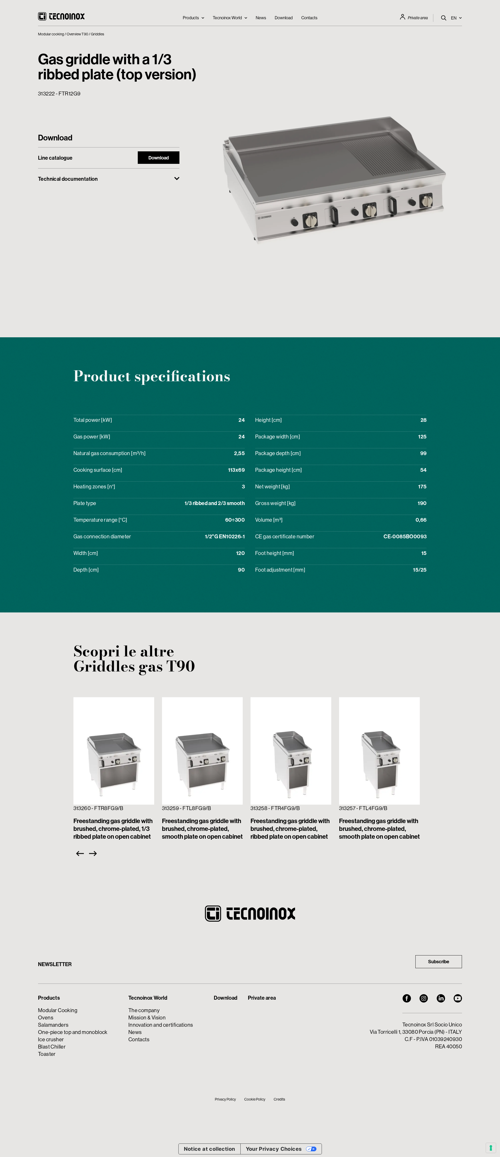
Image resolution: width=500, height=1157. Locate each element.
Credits (279, 1099)
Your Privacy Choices (274, 1149)
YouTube (458, 998)
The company (144, 1010)
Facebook (407, 998)
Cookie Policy (254, 1099)
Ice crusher (51, 1039)
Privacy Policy (225, 1099)
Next (94, 853)
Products (191, 17)
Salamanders (53, 1025)
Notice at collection (209, 1149)
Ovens (45, 1017)
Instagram (424, 998)
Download (284, 17)
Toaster (47, 1054)
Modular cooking (51, 34)
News (261, 17)
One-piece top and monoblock (73, 1032)
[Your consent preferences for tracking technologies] (491, 1148)
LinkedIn (441, 998)
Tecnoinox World (227, 17)
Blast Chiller (52, 1046)
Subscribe (438, 962)
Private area (418, 17)
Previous (78, 853)
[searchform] (443, 18)
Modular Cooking (57, 1010)
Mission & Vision (147, 1017)
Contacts (309, 17)
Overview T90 (77, 34)
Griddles (97, 34)
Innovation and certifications (160, 1025)
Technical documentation (68, 179)
